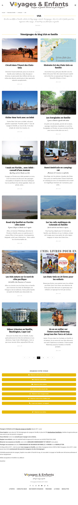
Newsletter (65, 489)
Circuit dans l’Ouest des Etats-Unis (19, 66)
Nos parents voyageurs (36, 489)
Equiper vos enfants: (6, 439)
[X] (33, 485)
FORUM (49, 444)
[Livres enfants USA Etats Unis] (58, 262)
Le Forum (57, 489)
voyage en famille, (33, 432)
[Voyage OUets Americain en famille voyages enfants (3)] (58, 152)
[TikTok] (44, 485)
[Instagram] (36, 485)
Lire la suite (20, 84)
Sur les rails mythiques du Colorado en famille (58, 223)
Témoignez (48, 489)
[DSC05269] (20, 102)
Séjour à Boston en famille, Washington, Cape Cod (20, 330)
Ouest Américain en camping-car (58, 168)
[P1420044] (58, 207)
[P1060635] (20, 314)
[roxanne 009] (58, 314)
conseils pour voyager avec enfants (25, 437)
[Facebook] (30, 485)
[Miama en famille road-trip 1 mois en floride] (20, 153)
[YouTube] (41, 485)
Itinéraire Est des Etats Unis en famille (58, 66)
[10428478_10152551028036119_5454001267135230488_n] (20, 50)
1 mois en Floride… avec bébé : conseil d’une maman (19, 168)
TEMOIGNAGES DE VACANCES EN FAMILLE (32, 444)
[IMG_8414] (20, 262)
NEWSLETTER (59, 444)
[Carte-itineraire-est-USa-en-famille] (58, 50)
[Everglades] (58, 103)
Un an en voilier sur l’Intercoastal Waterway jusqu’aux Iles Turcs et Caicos (58, 331)
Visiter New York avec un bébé (19, 117)
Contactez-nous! (22, 489)
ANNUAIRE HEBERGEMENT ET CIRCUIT (39, 442)
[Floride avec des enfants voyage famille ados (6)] (20, 207)
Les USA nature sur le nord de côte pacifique (20, 278)
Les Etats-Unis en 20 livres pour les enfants (58, 278)
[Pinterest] (38, 485)
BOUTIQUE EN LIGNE (49, 439)
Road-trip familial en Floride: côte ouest (19, 223)
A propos (12, 489)
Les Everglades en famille (58, 118)
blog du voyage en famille (23, 429)
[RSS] (47, 485)
